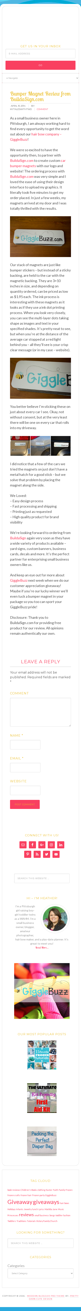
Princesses (12, 1215)
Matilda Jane (51, 1209)
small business (41, 1215)
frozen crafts (13, 1195)
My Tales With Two (40, 24)
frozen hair (26, 1195)
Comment (19, 693)
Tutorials (31, 1221)
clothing (41, 1190)
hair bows (64, 1203)
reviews (26, 1214)
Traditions (21, 1221)
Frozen (69, 1190)
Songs (52, 1215)
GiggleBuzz (19, 580)
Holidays (11, 1209)
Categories (16, 1265)
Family (62, 1190)
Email (17, 758)
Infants (19, 1209)
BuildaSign (18, 538)
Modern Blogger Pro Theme (46, 1296)
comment (42, 109)
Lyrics (41, 1209)
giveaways (46, 1201)
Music (61, 1209)
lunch (35, 1209)
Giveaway (19, 1201)
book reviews (13, 1190)
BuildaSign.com (21, 160)
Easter (49, 1190)
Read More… (42, 947)
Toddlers (11, 1221)
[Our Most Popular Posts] (42, 1055)
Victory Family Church (46, 1221)
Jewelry (28, 1209)
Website (18, 781)
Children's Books (29, 1190)
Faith (55, 1190)
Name (16, 735)
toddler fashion (63, 1215)
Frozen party (38, 1195)
